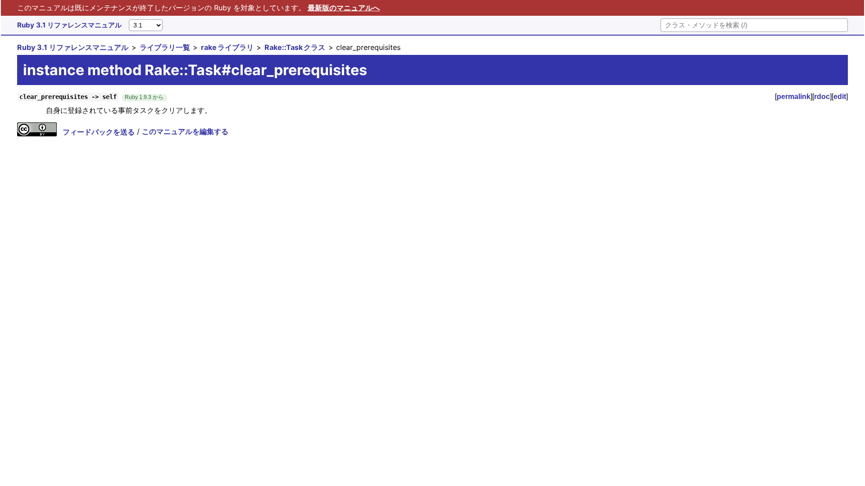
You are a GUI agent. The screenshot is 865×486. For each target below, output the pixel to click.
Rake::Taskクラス (294, 47)
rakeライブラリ (227, 47)
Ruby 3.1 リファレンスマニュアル (69, 25)
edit (839, 96)
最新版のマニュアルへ (344, 7)
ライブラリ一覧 (165, 47)
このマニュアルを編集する (185, 131)
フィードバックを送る (99, 131)
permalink (793, 96)
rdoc (822, 96)
